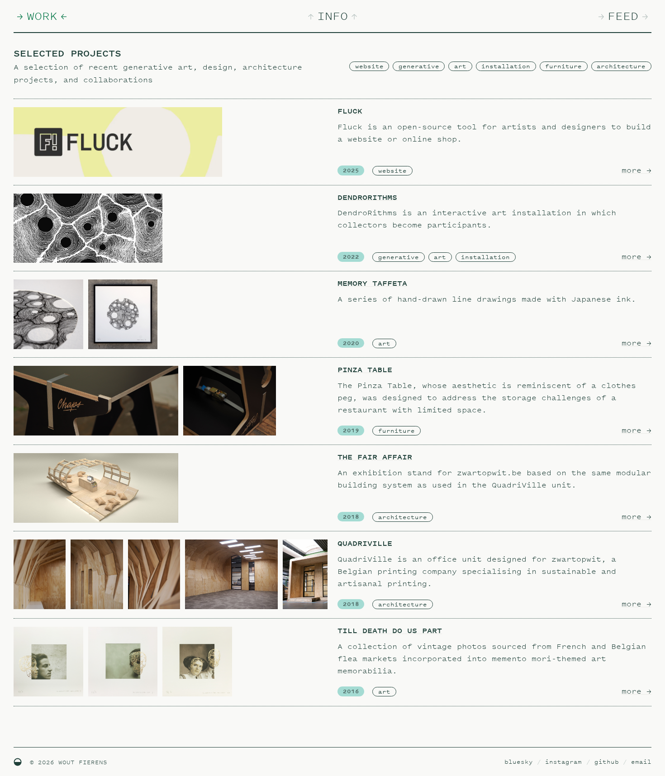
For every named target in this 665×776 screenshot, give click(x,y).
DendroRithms (367, 197)
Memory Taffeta (372, 283)
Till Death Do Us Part (389, 630)
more (636, 170)
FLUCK (349, 111)
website (369, 66)
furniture (563, 66)
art (460, 66)
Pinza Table (364, 369)
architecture (621, 66)
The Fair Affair (374, 457)
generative (419, 66)
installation (505, 66)
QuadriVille (364, 543)
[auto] (18, 762)
